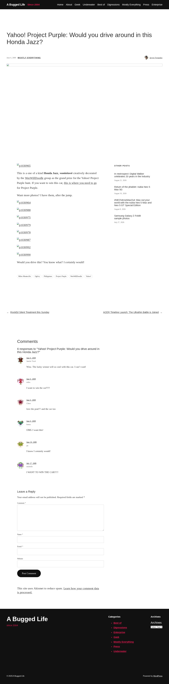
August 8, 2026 (120, 209)
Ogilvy (37, 276)
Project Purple (61, 276)
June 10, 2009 (31, 442)
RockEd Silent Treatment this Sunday (29, 312)
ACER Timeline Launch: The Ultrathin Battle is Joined (131, 312)
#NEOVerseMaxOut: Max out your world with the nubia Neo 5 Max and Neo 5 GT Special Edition (133, 203)
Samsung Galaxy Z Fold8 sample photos (127, 217)
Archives (156, 622)
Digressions (120, 627)
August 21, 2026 (120, 180)
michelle (29, 467)
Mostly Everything (29, 58)
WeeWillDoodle (34, 178)
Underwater (120, 651)
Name (20, 534)
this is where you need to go (80, 183)
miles (28, 382)
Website (20, 559)
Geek (116, 637)
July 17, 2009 (31, 463)
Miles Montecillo (24, 276)
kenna (28, 424)
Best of (117, 623)
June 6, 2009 (31, 358)
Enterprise (119, 632)
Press (117, 646)
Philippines (48, 276)
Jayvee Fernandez (156, 58)
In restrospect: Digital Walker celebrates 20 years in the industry (132, 175)
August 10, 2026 (120, 193)
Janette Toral (31, 361)
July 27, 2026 (119, 222)
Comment (21, 503)
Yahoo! (88, 276)
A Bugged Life (16, 4)
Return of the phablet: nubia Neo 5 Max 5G (132, 188)
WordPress (157, 676)
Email (20, 547)
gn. (27, 446)
